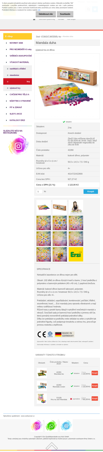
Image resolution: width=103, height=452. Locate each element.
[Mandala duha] (67, 54)
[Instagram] (18, 135)
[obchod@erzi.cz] (66, 420)
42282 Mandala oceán (59, 386)
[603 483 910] (51, 420)
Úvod (38, 36)
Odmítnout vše (46, 14)
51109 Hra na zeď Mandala (59, 398)
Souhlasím (65, 14)
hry (60, 36)
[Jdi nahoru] (51, 443)
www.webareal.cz (28, 416)
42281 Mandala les (59, 373)
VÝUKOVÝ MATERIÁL (49, 36)
